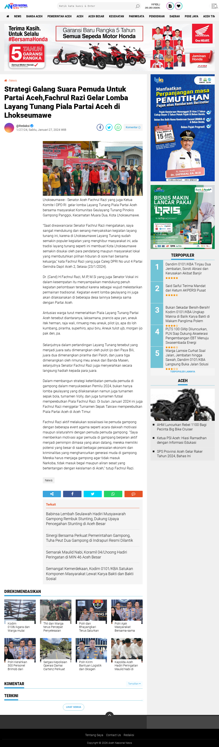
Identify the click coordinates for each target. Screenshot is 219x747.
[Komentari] (133, 494)
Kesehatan (116, 16)
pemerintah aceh (59, 16)
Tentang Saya (94, 735)
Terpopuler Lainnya (182, 371)
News (17, 16)
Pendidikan (157, 16)
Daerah (175, 16)
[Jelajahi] (214, 6)
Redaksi (129, 735)
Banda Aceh (34, 16)
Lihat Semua (73, 707)
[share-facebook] (100, 127)
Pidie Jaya (191, 16)
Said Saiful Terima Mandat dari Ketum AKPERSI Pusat (186, 288)
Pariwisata (136, 16)
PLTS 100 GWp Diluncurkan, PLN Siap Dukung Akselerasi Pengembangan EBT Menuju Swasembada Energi (187, 335)
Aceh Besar (96, 16)
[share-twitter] (109, 127)
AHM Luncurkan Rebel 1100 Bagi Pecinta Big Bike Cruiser (182, 427)
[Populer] (178, 6)
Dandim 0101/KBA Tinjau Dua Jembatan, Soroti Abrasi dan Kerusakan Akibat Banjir (188, 268)
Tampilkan (133, 683)
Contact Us (113, 735)
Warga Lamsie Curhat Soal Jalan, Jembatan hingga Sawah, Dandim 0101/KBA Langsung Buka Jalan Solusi (187, 357)
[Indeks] (170, 6)
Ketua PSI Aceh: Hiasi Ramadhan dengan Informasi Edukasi (182, 440)
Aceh (80, 16)
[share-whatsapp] (118, 127)
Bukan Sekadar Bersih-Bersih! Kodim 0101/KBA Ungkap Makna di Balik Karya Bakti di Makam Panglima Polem (188, 314)
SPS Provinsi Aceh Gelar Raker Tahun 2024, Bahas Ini (180, 453)
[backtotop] (109, 716)
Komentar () (133, 127)
